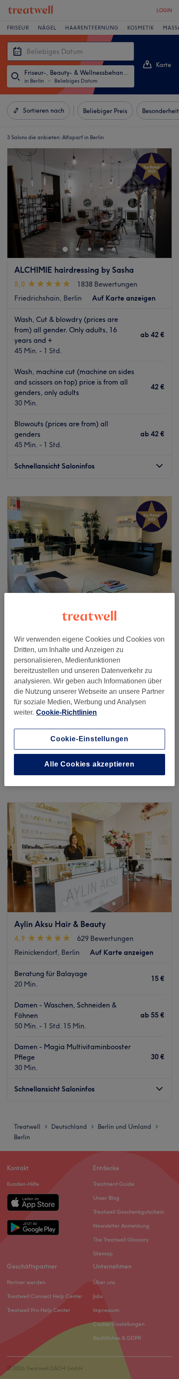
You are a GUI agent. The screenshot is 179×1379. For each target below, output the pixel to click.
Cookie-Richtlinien (66, 712)
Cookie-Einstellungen (89, 739)
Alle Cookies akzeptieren (89, 764)
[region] (89, 689)
